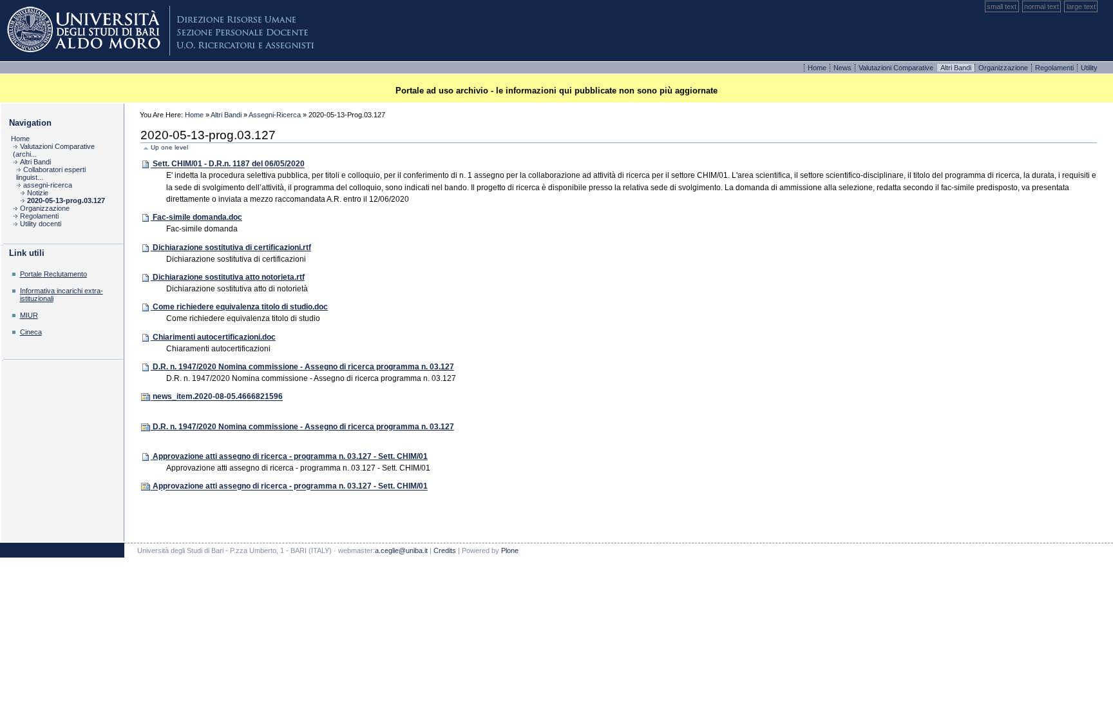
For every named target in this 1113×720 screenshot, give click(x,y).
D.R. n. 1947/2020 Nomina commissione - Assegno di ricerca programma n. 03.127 (303, 366)
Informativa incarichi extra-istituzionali (61, 294)
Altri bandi (956, 68)
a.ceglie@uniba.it (401, 550)
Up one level (169, 147)
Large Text (1081, 6)
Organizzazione (1004, 68)
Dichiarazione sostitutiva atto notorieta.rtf (229, 277)
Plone (161, 30)
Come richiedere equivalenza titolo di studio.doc (240, 306)
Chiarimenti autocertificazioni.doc (214, 337)
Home (818, 68)
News (843, 68)
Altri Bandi (226, 115)
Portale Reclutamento (53, 274)
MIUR (29, 315)
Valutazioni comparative (897, 68)
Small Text (1001, 6)
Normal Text (1041, 6)
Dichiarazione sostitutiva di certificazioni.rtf (232, 247)
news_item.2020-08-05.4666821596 (218, 397)
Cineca (31, 332)
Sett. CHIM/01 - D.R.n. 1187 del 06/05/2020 (229, 164)
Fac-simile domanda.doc (197, 217)
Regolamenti (1055, 68)
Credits (444, 550)
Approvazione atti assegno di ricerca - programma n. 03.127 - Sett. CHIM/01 (290, 456)
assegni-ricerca (275, 115)
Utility (1089, 68)
